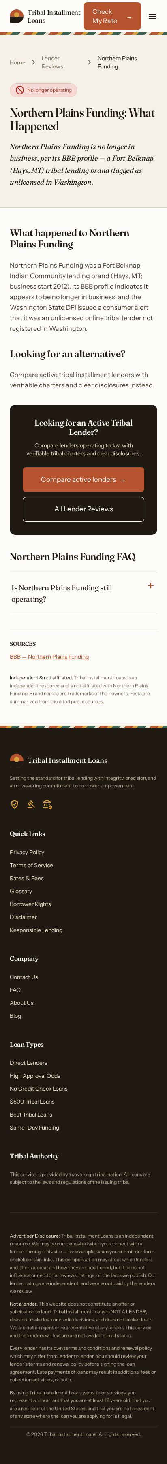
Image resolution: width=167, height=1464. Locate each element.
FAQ (15, 990)
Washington (72, 182)
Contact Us (24, 977)
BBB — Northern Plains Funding (49, 656)
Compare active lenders (83, 479)
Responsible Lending (36, 930)
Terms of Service (31, 865)
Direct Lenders (28, 1062)
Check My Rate (112, 16)
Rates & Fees (27, 878)
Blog (15, 1015)
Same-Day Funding (34, 1127)
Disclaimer (23, 917)
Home (18, 62)
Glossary (21, 891)
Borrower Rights (30, 904)
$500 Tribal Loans (32, 1101)
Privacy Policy (27, 852)
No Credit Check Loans (39, 1088)
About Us (22, 1002)
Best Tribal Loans (31, 1114)
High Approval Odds (35, 1075)
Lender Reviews (52, 62)
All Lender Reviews (83, 509)
